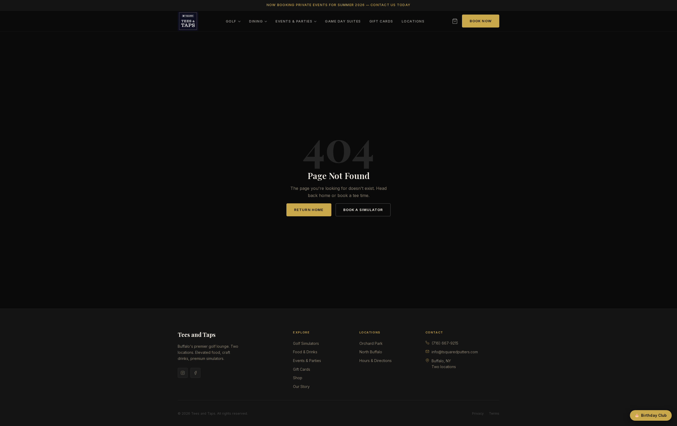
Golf (231, 21)
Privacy (478, 413)
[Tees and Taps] (188, 21)
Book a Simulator (363, 210)
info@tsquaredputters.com (455, 352)
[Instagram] (183, 373)
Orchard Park (371, 343)
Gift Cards (381, 21)
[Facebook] (195, 373)
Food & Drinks (305, 352)
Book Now (481, 21)
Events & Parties (294, 21)
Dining (256, 21)
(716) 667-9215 (445, 343)
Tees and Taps (197, 334)
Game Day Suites (343, 21)
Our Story (301, 386)
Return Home (309, 210)
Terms (494, 413)
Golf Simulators (306, 343)
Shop (297, 377)
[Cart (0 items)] (455, 21)
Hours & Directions (375, 360)
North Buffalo (370, 352)
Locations (413, 21)
